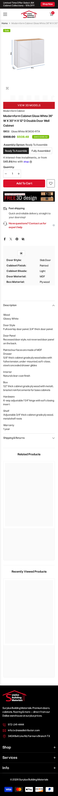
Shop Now (48, 4)
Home (5, 23)
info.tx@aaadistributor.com (24, 730)
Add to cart (24, 183)
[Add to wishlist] (51, 183)
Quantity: (8, 167)
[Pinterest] (16, 238)
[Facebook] (4, 238)
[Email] (23, 238)
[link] (29, 531)
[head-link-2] (29, 14)
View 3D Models (29, 105)
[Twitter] (10, 238)
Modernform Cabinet (14, 111)
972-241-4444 (16, 724)
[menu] (5, 14)
